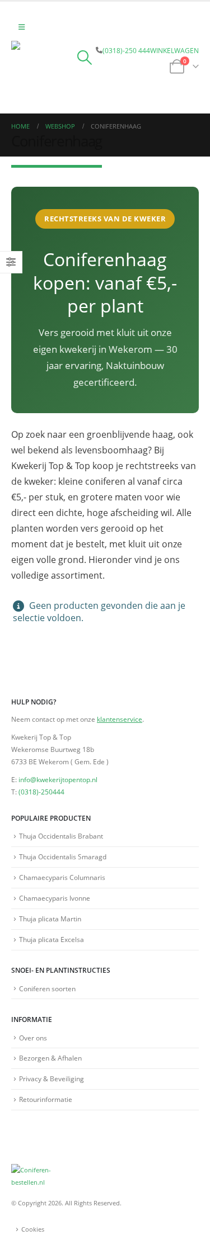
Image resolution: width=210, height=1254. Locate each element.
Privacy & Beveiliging (51, 1078)
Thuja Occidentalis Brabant (61, 835)
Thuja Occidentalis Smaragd (62, 856)
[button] (21, 26)
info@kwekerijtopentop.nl (57, 779)
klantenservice (119, 718)
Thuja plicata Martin (50, 918)
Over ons (33, 1037)
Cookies (32, 1229)
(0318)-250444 (41, 791)
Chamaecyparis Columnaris (62, 877)
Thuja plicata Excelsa (51, 939)
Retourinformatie (45, 1099)
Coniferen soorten (47, 988)
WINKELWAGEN (174, 50)
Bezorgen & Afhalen (50, 1057)
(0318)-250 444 (126, 50)
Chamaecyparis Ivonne (54, 897)
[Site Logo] (42, 71)
